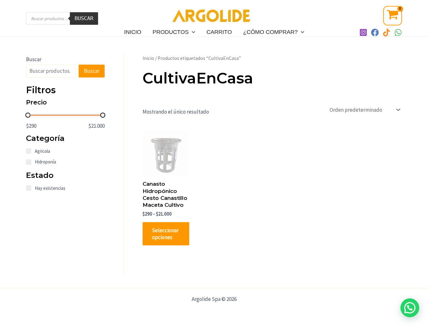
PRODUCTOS (171, 32)
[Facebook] (375, 32)
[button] (409, 307)
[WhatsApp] (398, 32)
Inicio (132, 32)
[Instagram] (363, 32)
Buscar (84, 18)
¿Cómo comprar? (270, 32)
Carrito (219, 32)
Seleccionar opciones (165, 234)
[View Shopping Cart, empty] (392, 15)
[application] (192, 32)
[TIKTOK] (386, 32)
